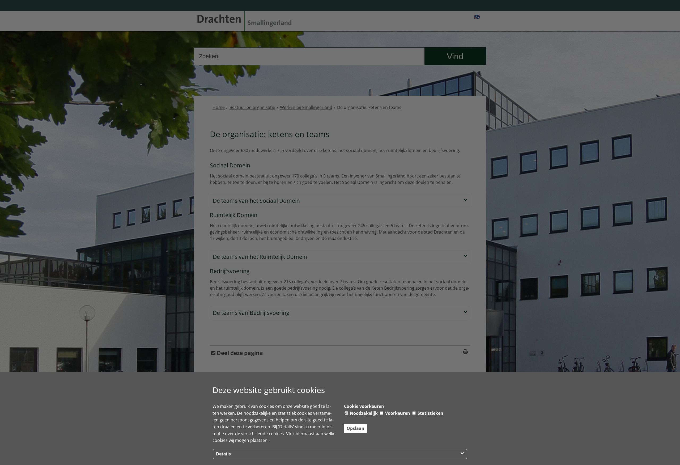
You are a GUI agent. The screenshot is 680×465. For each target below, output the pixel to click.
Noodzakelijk (363, 413)
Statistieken (429, 413)
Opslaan (355, 428)
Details (223, 454)
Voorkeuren (397, 413)
